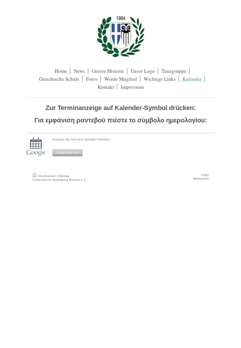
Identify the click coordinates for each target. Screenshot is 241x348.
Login (205, 174)
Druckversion (47, 176)
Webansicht (201, 178)
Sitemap (64, 176)
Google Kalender (67, 152)
